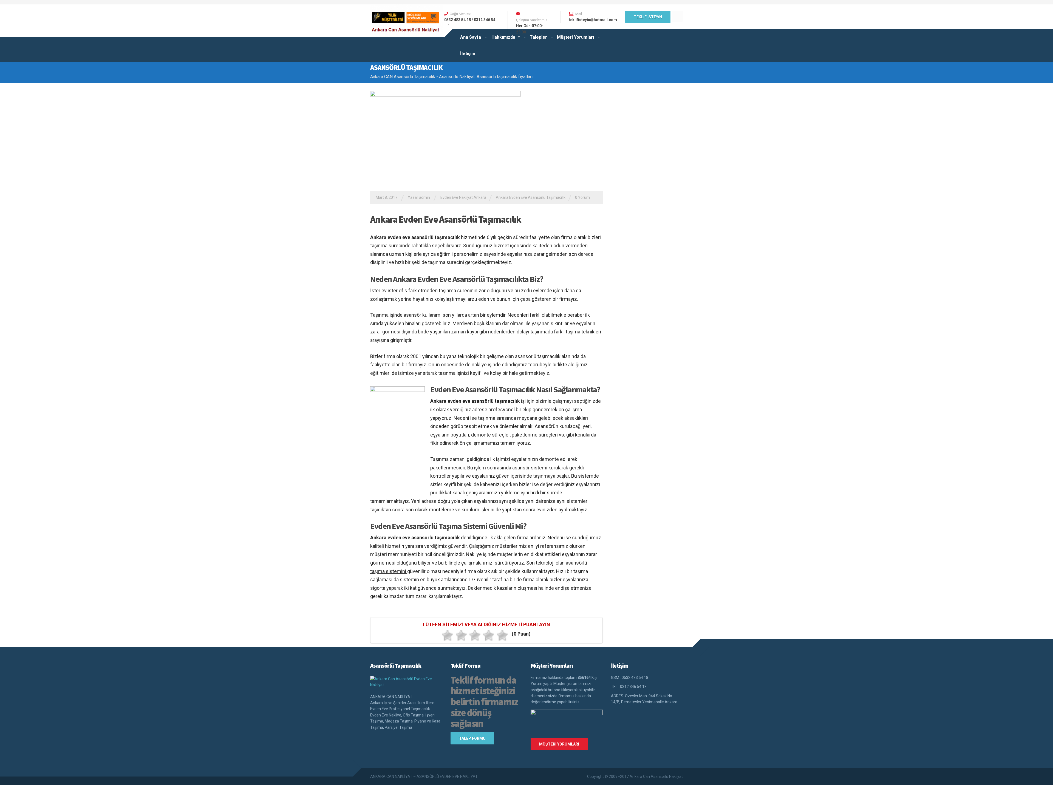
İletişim (467, 53)
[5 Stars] (502, 635)
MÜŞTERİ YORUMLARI (559, 744)
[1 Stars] (447, 635)
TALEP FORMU (472, 738)
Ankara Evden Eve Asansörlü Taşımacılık (530, 197)
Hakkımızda (503, 37)
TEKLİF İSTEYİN (648, 17)
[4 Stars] (488, 635)
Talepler (538, 37)
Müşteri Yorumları (575, 37)
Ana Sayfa (470, 37)
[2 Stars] (461, 635)
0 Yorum (582, 197)
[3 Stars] (474, 635)
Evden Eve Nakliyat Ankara (463, 197)
